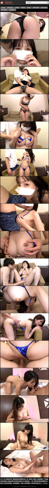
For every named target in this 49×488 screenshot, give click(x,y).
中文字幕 (37, 7)
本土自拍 (45, 7)
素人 (30, 7)
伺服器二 (13, 10)
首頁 (4, 7)
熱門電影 (5, 10)
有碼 (18, 7)
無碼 (24, 7)
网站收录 (11, 7)
